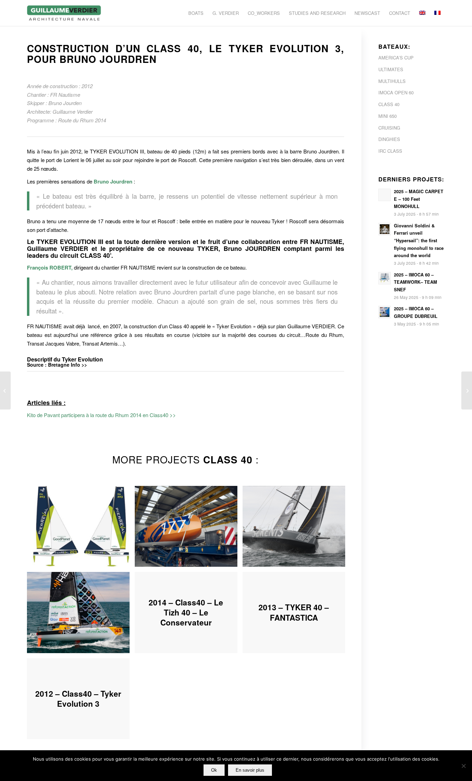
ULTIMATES (390, 69)
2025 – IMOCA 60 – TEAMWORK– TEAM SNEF (415, 282)
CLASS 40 (388, 104)
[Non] (463, 765)
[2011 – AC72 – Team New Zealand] (5, 390)
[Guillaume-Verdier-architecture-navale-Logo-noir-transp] (64, 13)
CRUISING (389, 127)
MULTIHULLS (392, 81)
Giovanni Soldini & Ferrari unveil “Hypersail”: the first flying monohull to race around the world (419, 241)
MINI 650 (387, 116)
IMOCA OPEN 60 (396, 92)
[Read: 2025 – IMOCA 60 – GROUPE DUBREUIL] (384, 312)
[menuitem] (196, 13)
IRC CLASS (390, 151)
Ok (214, 770)
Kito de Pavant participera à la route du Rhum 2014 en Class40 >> (101, 414)
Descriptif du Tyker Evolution (65, 359)
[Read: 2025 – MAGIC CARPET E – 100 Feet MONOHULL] (384, 195)
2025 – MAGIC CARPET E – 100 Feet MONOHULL (418, 198)
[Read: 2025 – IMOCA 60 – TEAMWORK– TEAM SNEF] (384, 278)
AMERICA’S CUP (396, 57)
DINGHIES (389, 139)
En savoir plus (250, 770)
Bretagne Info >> (67, 364)
